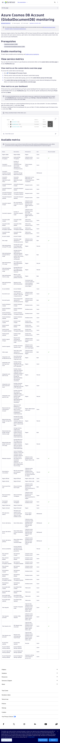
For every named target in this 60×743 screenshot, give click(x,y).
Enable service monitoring (32, 54)
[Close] (57, 731)
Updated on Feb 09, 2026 (35, 23)
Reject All (53, 739)
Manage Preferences (6, 739)
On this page (5, 7)
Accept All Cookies (43, 739)
